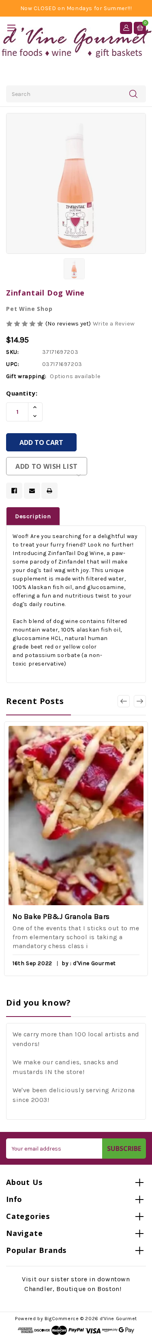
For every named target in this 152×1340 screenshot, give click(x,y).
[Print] (49, 491)
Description (33, 516)
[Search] (133, 93)
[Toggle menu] (11, 28)
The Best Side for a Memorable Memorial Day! (82, 916)
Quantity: (21, 393)
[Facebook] (14, 491)
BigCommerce (62, 1318)
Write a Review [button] (114, 323)
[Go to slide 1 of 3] (140, 701)
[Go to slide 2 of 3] (124, 701)
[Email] (32, 491)
